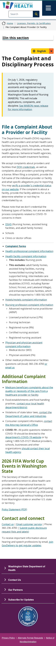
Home (10, 23)
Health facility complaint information (25, 256)
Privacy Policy (8, 637)
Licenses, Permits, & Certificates (34, 23)
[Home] (23, 5)
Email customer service (29, 524)
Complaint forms (15, 246)
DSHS (8, 224)
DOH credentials (26, 167)
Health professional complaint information (29, 251)
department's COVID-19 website (23, 437)
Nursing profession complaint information (29, 304)
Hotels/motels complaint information (26, 299)
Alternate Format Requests (30, 637)
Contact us (8, 524)
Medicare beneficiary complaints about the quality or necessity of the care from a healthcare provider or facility (29, 391)
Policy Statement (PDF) (14, 509)
